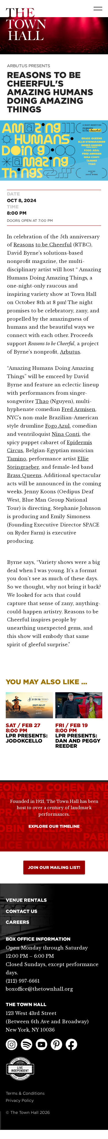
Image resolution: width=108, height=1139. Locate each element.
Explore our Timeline (54, 826)
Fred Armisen (78, 409)
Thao (42, 401)
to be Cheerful (53, 245)
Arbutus (70, 352)
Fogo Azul (57, 426)
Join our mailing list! (54, 867)
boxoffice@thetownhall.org (39, 989)
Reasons (24, 245)
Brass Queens (24, 475)
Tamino (16, 459)
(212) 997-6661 (23, 981)
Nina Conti (65, 434)
